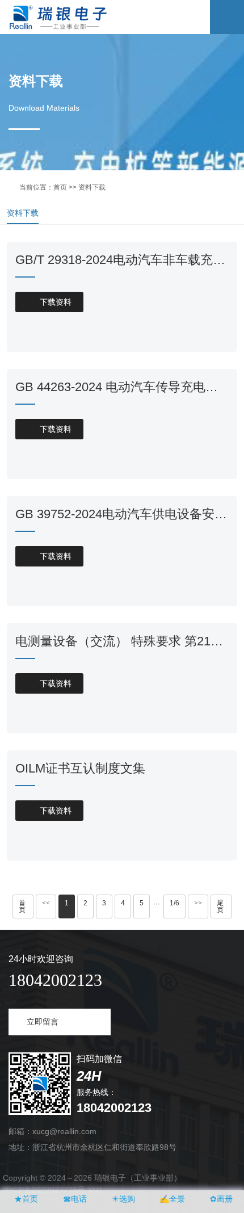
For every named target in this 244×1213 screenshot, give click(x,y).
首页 (60, 187)
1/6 (174, 903)
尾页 (220, 906)
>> (198, 903)
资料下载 (23, 212)
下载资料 (49, 302)
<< (46, 903)
